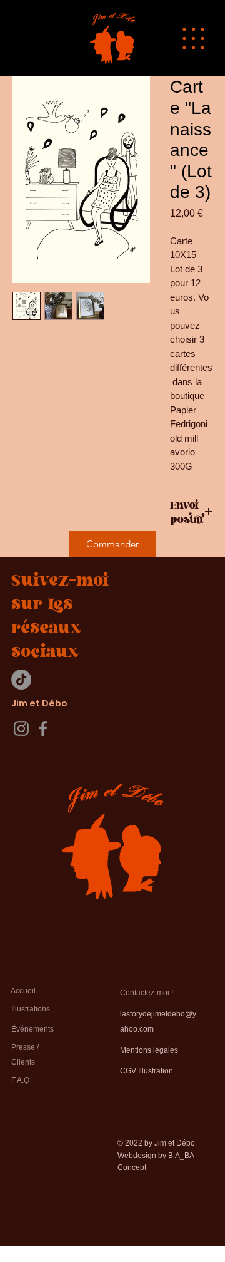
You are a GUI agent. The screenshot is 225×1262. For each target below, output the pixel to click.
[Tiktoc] (21, 680)
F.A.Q (20, 1080)
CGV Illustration (146, 1071)
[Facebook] (43, 728)
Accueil (23, 990)
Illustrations (30, 1009)
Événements (32, 1029)
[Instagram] (21, 728)
